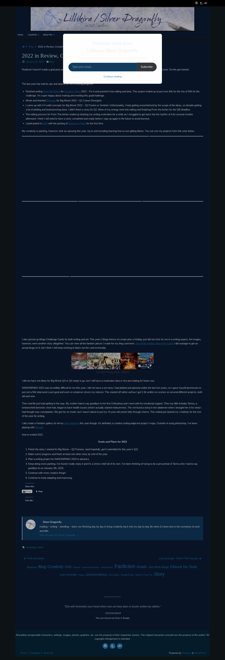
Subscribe (147, 66)
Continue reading (113, 76)
